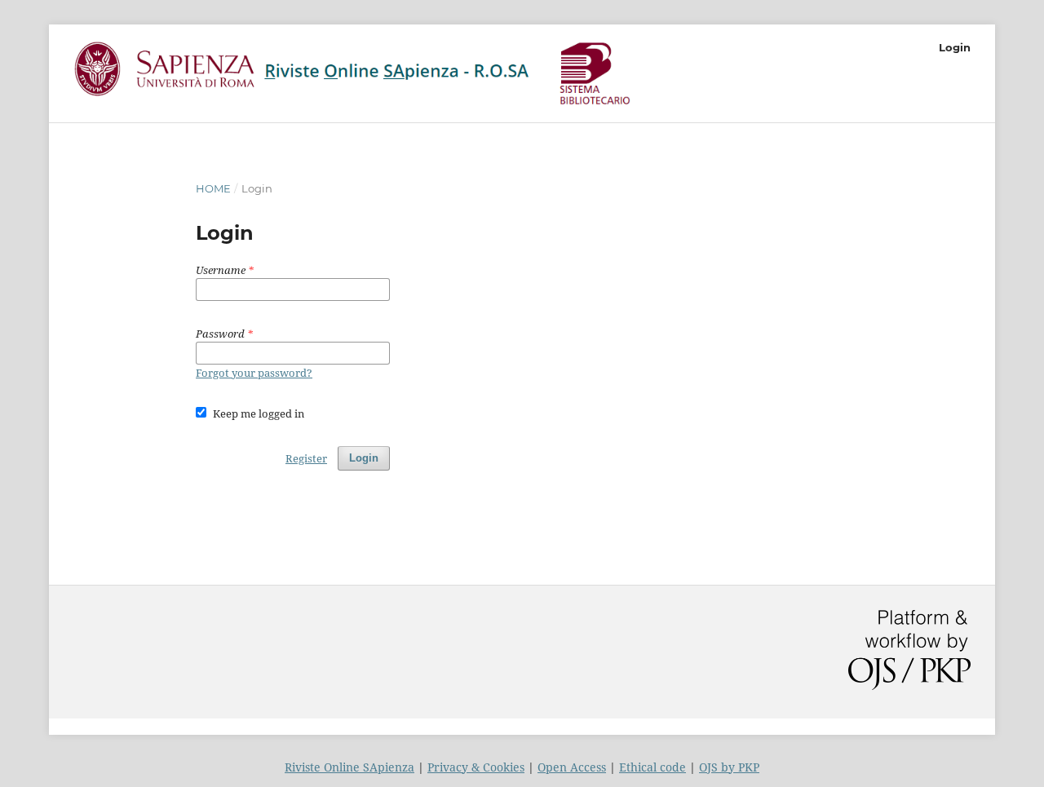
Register (306, 458)
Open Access (571, 767)
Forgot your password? (254, 372)
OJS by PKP (729, 767)
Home (213, 188)
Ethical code (652, 767)
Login (955, 47)
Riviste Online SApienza (349, 767)
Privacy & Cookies (475, 767)
